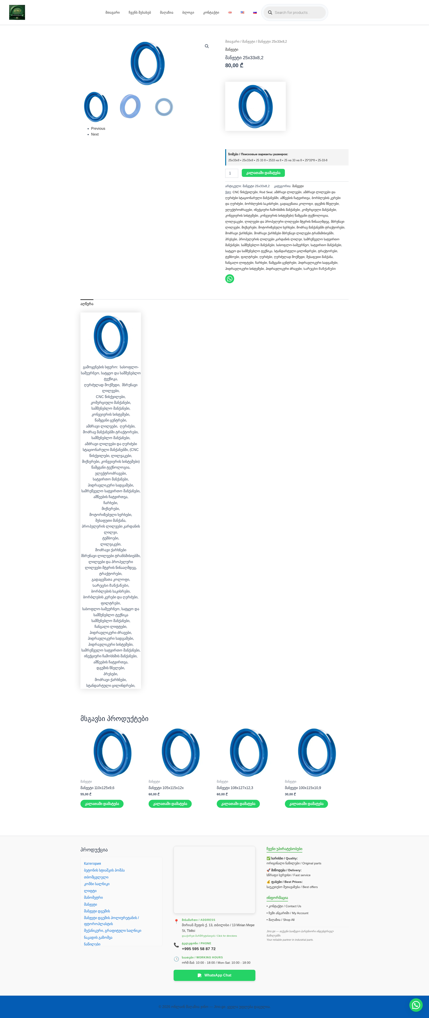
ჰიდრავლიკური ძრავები (284, 268)
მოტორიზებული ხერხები (276, 227)
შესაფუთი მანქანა (319, 257)
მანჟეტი (248, 41)
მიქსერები (249, 227)
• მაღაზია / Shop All (280, 920)
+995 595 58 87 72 (199, 949)
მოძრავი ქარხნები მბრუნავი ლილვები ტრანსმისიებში (293, 233)
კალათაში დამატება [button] (102, 804)
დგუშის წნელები (327, 203)
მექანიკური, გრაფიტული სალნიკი (112, 930)
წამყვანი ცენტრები (282, 262)
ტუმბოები (232, 257)
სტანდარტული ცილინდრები (295, 251)
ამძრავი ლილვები (287, 192)
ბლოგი (188, 12)
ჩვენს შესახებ (140, 12)
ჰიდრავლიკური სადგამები (317, 262)
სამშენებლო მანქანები (257, 245)
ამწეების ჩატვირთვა (295, 198)
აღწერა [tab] (86, 304)
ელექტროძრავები (238, 210)
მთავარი (112, 12)
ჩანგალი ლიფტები (239, 262)
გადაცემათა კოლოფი (296, 203)
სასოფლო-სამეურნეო (292, 245)
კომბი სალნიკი (96, 884)
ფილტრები (249, 257)
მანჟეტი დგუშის (97, 911)
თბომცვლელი (96, 877)
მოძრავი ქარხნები (238, 233)
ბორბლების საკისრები (261, 203)
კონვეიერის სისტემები (241, 215)
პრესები (231, 239)
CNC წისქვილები (245, 192)
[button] (207, 46)
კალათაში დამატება (263, 173)
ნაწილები (92, 944)
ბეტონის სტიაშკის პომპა (104, 870)
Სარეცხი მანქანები (319, 268)
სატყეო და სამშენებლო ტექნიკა (248, 251)
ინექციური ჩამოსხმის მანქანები (277, 210)
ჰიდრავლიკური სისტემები (244, 268)
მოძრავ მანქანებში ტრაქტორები (320, 227)
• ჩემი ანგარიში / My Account (287, 913)
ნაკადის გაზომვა (98, 937)
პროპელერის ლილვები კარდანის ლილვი (270, 239)
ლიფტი (90, 891)
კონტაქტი (211, 12)
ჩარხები (261, 262)
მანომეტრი (93, 897)
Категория (92, 863)
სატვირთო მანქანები (326, 245)
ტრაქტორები (327, 251)
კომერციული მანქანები (319, 210)
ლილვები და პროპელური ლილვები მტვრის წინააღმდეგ (287, 221)
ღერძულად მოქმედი (289, 257)
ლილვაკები (234, 221)
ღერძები (265, 257)
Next (95, 134)
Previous (98, 128)
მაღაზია (166, 12)
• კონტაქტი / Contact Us (284, 906)
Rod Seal (265, 192)
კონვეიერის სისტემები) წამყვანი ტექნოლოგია (294, 215)
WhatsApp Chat (217, 975)
